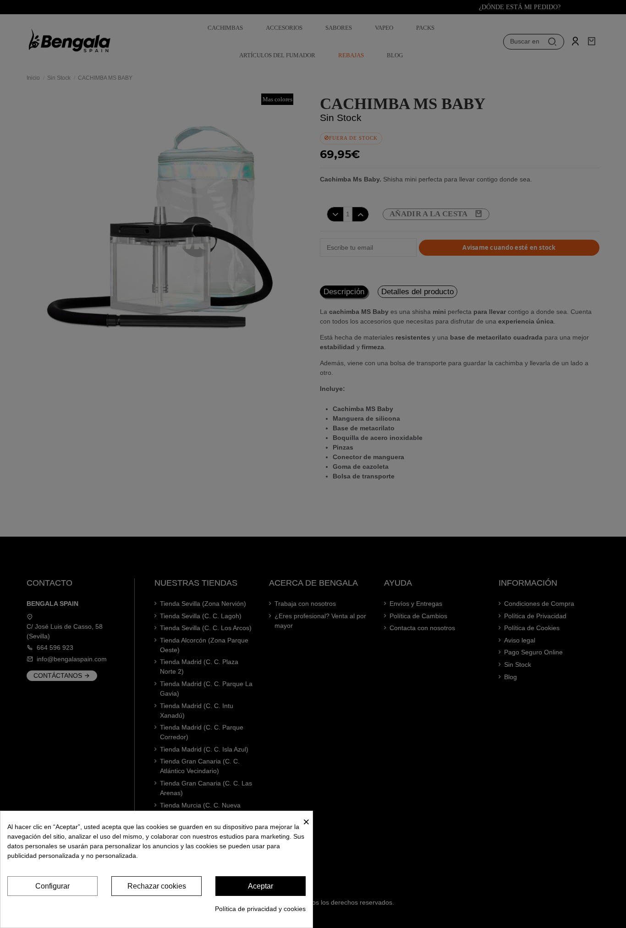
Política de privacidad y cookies (260, 908)
